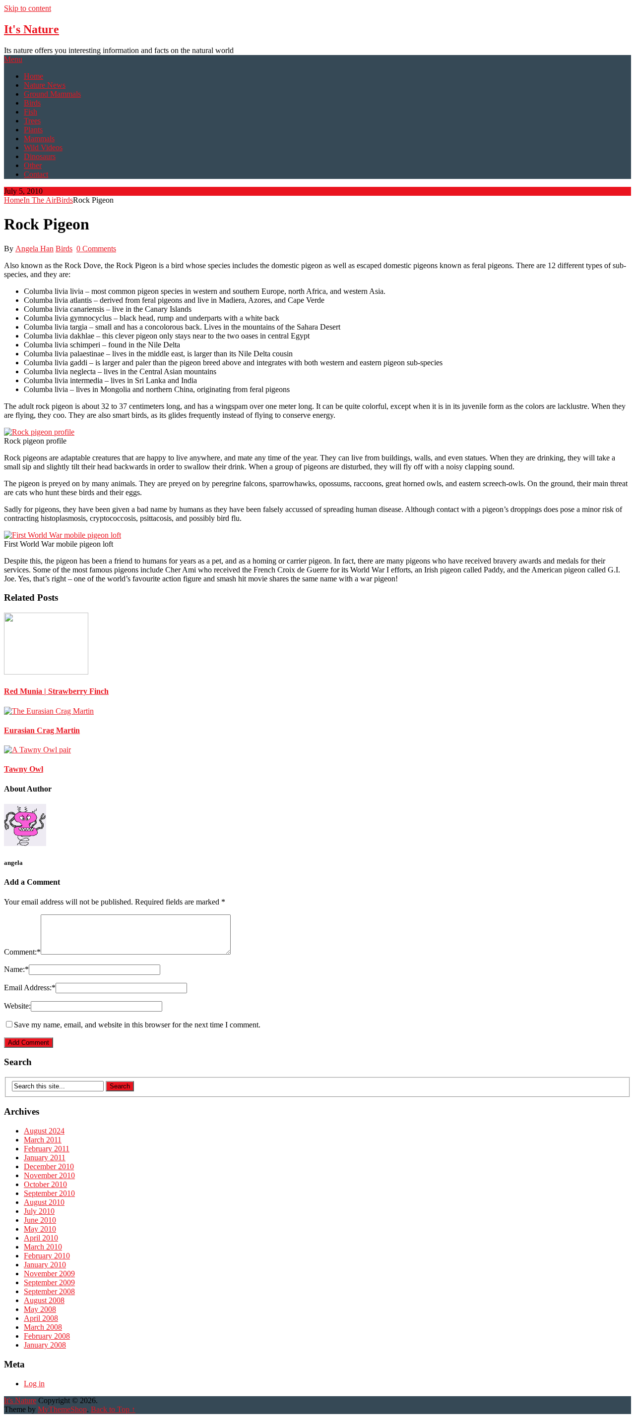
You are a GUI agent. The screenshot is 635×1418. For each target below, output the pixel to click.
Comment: (22, 952)
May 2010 (40, 1229)
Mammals (39, 138)
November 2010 (49, 1175)
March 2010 (43, 1247)
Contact (36, 174)
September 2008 (49, 1291)
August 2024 (44, 1131)
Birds (32, 103)
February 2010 (47, 1255)
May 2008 (40, 1309)
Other (33, 165)
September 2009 (49, 1282)
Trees (32, 120)
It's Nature (31, 29)
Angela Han (34, 248)
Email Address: (30, 987)
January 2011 (44, 1157)
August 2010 (44, 1202)
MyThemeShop (62, 1409)
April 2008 (41, 1318)
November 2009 (49, 1273)
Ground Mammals (52, 94)
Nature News (44, 85)
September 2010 (49, 1193)
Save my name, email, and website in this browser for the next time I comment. (137, 1025)
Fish (30, 112)
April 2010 (41, 1238)
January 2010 (45, 1264)
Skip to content (27, 8)
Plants (33, 129)
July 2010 (39, 1211)
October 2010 (45, 1184)
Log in (34, 1383)
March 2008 (43, 1327)
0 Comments (96, 248)
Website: (17, 1006)
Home (33, 76)
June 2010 (40, 1220)
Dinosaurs (40, 156)
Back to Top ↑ (113, 1409)
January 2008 (45, 1345)
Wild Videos (43, 147)
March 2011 (43, 1139)
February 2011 (46, 1148)
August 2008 (44, 1300)
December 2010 (49, 1166)
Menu (13, 59)
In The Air (39, 200)
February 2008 (47, 1336)
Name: (16, 969)
